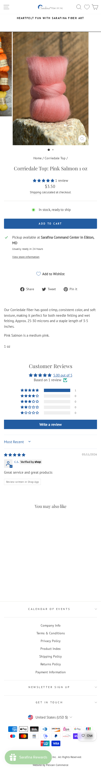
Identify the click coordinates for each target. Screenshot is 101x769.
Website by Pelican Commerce (50, 765)
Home (37, 158)
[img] (14, 455)
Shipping (35, 192)
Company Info (51, 625)
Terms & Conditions (50, 633)
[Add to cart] (9, 522)
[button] (44, 180)
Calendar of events (49, 609)
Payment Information (50, 672)
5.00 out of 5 (62, 375)
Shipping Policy (50, 656)
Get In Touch (49, 702)
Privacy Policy (51, 641)
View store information (25, 257)
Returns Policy (50, 664)
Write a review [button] (50, 424)
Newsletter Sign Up (49, 687)
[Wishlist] (87, 7)
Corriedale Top (55, 158)
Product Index (50, 649)
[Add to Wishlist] (9, 564)
